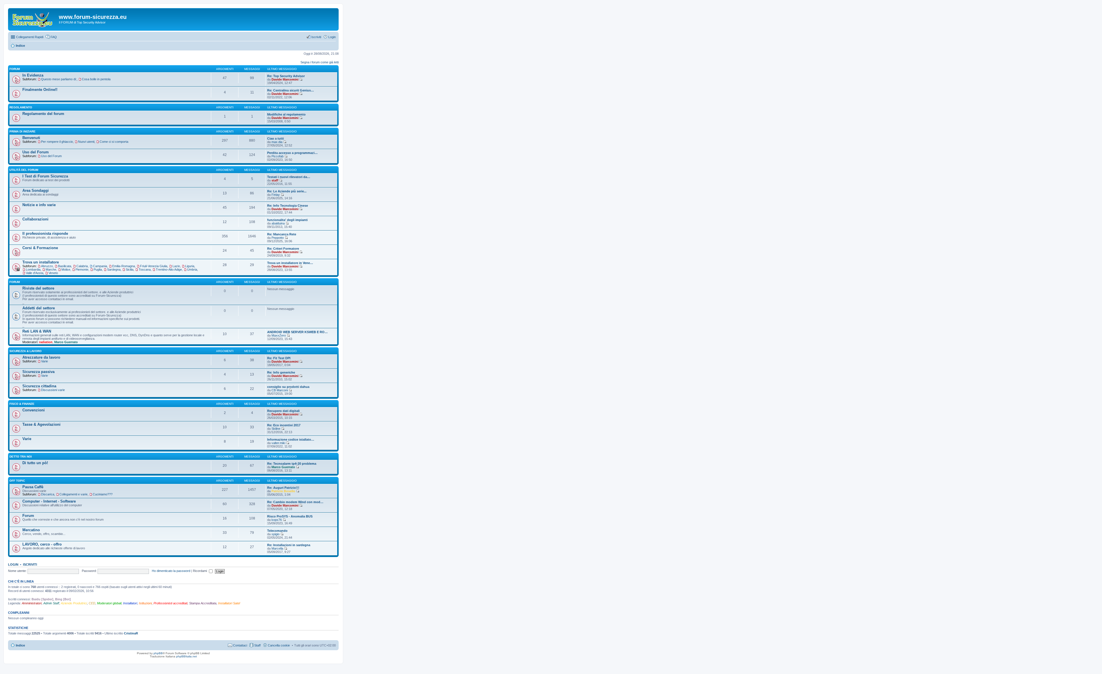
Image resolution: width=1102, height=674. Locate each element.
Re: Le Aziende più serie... (286, 191)
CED (92, 603)
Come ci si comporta (114, 141)
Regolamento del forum (43, 114)
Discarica (47, 494)
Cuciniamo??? (102, 494)
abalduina (278, 223)
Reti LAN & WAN (36, 331)
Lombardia (33, 269)
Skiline (275, 428)
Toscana (145, 269)
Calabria (82, 266)
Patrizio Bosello (283, 491)
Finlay (275, 194)
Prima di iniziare (22, 131)
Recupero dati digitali (283, 411)
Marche (51, 269)
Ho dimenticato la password (171, 571)
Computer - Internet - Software (49, 501)
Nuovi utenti (86, 141)
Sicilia (129, 269)
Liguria (189, 266)
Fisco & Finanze (21, 403)
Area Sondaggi (35, 190)
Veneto (53, 273)
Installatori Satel (229, 603)
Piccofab (277, 156)
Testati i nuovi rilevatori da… (288, 177)
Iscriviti (30, 564)
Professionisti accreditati (170, 603)
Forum (28, 515)
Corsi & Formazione (40, 248)
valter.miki (278, 443)
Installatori (130, 603)
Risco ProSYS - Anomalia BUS (290, 516)
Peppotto (277, 237)
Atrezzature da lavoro (41, 357)
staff (274, 180)
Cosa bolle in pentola (96, 79)
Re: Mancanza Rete (281, 234)
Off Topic (17, 480)
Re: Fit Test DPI (278, 358)
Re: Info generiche (281, 372)
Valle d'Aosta (34, 273)
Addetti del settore (38, 308)
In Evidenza (32, 75)
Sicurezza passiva (38, 372)
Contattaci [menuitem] (240, 645)
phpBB (158, 653)
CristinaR (131, 633)
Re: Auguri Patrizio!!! (283, 487)
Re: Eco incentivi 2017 (283, 425)
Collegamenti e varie (73, 494)
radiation (46, 342)
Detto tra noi (20, 456)
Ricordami (200, 571)
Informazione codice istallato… (290, 439)
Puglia (98, 269)
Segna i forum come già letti (319, 62)
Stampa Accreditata (202, 603)
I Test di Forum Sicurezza (45, 176)
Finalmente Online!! (39, 89)
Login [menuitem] (332, 37)
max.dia (276, 142)
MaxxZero (278, 335)
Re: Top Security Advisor (286, 76)
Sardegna (114, 269)
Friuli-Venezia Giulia (153, 266)
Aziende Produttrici (74, 603)
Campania (100, 266)
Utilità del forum (23, 169)
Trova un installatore (40, 262)
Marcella (277, 548)
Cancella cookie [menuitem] (279, 645)
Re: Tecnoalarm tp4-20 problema (291, 463)
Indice (20, 645)
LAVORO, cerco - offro (42, 544)
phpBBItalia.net (186, 656)
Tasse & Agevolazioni (41, 424)
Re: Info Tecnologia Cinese (287, 205)
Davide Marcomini (284, 79)
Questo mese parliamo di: (59, 79)
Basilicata (64, 266)
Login (13, 564)
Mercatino (31, 530)
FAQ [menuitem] (54, 37)
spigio (275, 534)
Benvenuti (31, 138)
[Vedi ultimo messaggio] (300, 79)
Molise (65, 269)
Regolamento (20, 107)
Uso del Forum (35, 152)
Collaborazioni (35, 219)
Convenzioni (33, 410)
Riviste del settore (38, 288)
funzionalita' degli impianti (287, 220)
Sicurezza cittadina (39, 386)
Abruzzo (47, 266)
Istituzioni (145, 603)
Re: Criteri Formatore (283, 248)
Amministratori (32, 603)
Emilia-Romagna (123, 266)
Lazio (176, 266)
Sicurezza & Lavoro (25, 351)
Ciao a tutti (275, 138)
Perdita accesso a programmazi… (292, 153)
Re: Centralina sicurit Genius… (290, 90)
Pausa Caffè (32, 487)
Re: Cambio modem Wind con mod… (295, 502)
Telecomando (277, 530)
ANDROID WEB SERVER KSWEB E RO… (297, 332)
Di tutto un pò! (35, 463)
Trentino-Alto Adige (169, 269)
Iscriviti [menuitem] (316, 37)
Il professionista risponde (45, 233)
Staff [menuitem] (257, 645)
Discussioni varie (53, 390)
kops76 (276, 519)
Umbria (192, 269)
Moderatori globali (109, 603)
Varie (44, 361)
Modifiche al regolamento (286, 114)
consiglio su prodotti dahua (288, 386)
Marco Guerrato (66, 342)
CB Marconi (279, 390)
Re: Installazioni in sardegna (288, 545)
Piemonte (81, 269)
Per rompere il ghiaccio (57, 141)
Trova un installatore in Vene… (290, 263)
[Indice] (34, 18)
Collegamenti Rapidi (29, 37)
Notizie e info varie (39, 205)
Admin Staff (51, 603)
